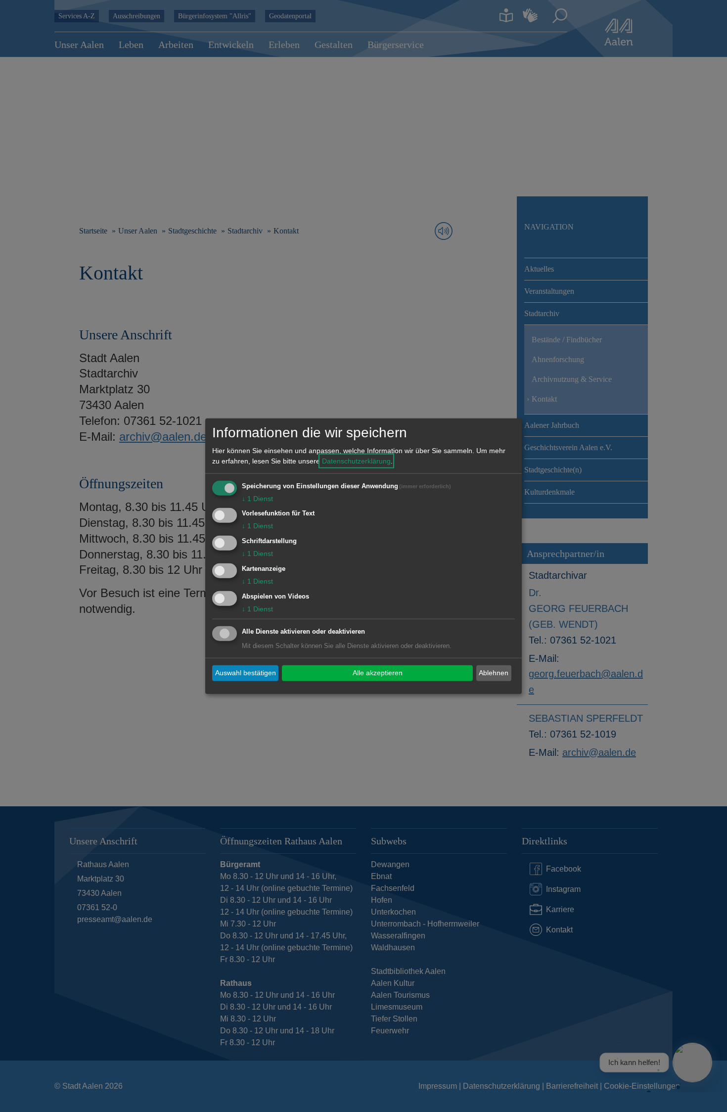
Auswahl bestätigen (245, 673)
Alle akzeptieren (378, 673)
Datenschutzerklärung (356, 460)
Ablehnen (493, 673)
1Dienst (257, 498)
